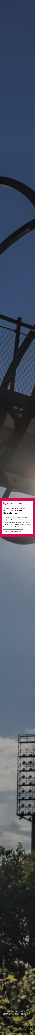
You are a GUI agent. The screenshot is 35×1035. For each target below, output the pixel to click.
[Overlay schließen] (32, 502)
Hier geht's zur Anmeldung (13, 531)
